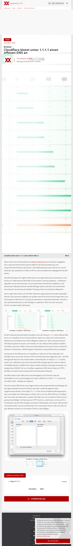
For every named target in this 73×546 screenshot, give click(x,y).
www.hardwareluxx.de (40, 262)
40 (68, 256)
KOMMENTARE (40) (38, 499)
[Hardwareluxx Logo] (13, 3)
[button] (34, 309)
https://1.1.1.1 (54, 359)
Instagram (38, 544)
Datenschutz (36, 518)
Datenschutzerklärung (43, 536)
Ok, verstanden (53, 541)
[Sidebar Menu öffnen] (67, 3)
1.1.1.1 (51, 335)
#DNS (14, 43)
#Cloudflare (8, 43)
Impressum (36, 516)
